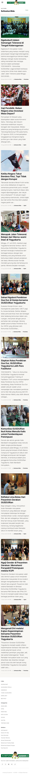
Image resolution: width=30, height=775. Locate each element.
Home (26, 10)
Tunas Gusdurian (6, 692)
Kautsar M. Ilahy (5, 732)
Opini (25, 145)
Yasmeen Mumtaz (5, 737)
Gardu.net (4, 695)
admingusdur (4, 730)
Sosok (3, 717)
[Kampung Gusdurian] (16, 2)
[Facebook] (2, 764)
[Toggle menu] (2, 2)
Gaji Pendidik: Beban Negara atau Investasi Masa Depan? (12, 111)
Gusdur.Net (4, 684)
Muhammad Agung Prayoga (8, 745)
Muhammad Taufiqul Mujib (7, 743)
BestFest (3, 698)
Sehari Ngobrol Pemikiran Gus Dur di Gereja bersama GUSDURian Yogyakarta (14, 300)
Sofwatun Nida (18, 79)
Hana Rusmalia (4, 735)
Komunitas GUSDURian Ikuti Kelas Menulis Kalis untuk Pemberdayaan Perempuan (13, 432)
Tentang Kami (5, 723)
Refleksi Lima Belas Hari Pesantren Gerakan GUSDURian (13, 500)
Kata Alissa (4, 714)
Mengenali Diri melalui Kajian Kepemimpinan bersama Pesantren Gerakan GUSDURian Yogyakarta (12, 633)
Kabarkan (4, 690)
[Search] (5, 2)
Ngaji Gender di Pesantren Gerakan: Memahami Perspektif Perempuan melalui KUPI (14, 566)
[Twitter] (11, 764)
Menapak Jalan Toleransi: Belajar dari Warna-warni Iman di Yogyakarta (14, 237)
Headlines (4, 706)
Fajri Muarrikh (4, 748)
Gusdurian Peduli (6, 687)
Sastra (3, 720)
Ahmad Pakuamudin (6, 740)
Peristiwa (26, 79)
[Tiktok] (15, 764)
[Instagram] (5, 764)
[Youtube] (8, 764)
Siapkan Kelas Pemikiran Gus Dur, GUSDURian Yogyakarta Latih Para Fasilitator (13, 364)
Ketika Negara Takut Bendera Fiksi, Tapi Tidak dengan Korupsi (13, 176)
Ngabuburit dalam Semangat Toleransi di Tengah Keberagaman (12, 43)
